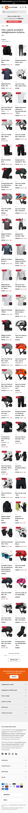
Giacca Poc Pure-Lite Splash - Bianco (20, 285)
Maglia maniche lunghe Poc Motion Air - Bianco (6, 286)
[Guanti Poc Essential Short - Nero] (7, 532)
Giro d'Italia (18, 742)
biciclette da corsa (7, 735)
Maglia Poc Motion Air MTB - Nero (6, 336)
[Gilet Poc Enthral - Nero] (7, 150)
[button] (25, 7)
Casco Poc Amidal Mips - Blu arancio (20, 209)
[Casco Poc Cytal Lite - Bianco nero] (21, 325)
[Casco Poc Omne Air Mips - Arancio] (21, 349)
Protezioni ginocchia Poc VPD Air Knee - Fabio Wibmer (7, 185)
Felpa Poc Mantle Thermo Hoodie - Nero (5, 518)
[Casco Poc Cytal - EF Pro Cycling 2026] (21, 583)
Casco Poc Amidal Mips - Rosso (20, 566)
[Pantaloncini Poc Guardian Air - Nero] (21, 150)
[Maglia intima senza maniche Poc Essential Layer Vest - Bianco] (21, 97)
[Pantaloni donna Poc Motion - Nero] (21, 50)
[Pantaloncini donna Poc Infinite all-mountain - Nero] (21, 401)
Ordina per (4, 39)
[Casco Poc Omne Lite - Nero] (7, 401)
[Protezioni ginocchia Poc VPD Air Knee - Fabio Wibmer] (7, 173)
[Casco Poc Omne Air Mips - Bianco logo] (7, 97)
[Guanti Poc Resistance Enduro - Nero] (21, 456)
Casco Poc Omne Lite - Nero (5, 412)
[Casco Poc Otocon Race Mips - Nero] (21, 427)
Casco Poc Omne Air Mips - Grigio (6, 359)
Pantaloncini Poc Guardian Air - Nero (20, 160)
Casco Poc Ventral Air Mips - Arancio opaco (20, 386)
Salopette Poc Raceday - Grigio (19, 235)
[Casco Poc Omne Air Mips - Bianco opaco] (7, 374)
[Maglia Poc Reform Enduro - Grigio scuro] (7, 224)
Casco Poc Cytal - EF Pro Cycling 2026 (21, 593)
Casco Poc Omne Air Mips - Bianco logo (6, 108)
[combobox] (14, 11)
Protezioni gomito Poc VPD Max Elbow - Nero (20, 643)
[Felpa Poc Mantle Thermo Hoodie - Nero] (7, 506)
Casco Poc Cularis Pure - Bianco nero (6, 618)
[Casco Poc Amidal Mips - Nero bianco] (21, 608)
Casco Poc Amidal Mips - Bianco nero (20, 135)
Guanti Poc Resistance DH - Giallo (19, 518)
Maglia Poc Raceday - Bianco (6, 311)
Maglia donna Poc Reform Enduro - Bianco (20, 311)
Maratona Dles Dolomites (12, 744)
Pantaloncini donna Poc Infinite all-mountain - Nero (20, 413)
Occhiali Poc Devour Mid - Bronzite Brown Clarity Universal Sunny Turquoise (7, 568)
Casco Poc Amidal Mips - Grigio (6, 209)
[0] (23, 7)
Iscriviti (14, 676)
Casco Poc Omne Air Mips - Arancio (20, 359)
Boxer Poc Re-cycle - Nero (20, 494)
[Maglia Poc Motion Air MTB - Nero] (7, 325)
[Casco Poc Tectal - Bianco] (21, 532)
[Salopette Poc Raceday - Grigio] (21, 224)
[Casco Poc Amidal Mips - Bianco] (7, 124)
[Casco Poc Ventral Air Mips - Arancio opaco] (21, 374)
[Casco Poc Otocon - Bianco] (7, 483)
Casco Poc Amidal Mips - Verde (20, 184)
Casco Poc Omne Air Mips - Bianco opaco (6, 385)
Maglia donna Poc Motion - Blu (6, 84)
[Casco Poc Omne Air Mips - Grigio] (7, 349)
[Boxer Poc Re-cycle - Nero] (21, 483)
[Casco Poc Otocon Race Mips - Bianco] (7, 456)
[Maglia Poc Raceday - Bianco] (7, 300)
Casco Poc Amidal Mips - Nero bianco (20, 619)
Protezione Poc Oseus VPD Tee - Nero (5, 438)
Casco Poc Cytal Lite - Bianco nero (21, 336)
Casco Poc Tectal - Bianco (20, 543)
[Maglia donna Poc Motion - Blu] (7, 74)
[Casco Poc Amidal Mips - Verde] (21, 173)
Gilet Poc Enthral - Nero (6, 160)
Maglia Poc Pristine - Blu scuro (6, 260)
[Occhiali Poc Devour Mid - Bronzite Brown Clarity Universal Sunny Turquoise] (7, 555)
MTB (13, 735)
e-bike (22, 735)
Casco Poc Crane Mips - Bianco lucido (20, 84)
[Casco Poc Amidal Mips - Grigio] (7, 199)
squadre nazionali (20, 733)
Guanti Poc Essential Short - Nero (7, 543)
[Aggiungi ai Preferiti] (11, 46)
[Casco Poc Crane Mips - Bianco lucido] (21, 74)
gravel (16, 735)
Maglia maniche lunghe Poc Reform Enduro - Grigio (20, 261)
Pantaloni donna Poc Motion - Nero (21, 61)
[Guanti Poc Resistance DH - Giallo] (21, 506)
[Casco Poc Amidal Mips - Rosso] (21, 555)
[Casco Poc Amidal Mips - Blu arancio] (21, 199)
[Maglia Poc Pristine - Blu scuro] (7, 249)
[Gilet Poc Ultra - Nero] (7, 50)
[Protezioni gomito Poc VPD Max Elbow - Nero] (21, 631)
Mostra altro (14, 659)
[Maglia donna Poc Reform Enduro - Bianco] (21, 300)
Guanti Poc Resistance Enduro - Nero (20, 467)
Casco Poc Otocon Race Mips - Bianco (6, 466)
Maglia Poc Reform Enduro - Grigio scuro (6, 235)
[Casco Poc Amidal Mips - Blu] (7, 582)
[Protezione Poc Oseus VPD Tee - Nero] (7, 427)
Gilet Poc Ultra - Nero (5, 61)
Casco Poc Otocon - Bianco (6, 494)
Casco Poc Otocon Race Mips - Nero (20, 437)
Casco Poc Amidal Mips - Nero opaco (6, 642)
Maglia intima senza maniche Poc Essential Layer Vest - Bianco (20, 110)
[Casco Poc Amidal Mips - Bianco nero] (21, 125)
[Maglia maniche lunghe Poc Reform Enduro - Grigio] (21, 249)
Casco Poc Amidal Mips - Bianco (6, 135)
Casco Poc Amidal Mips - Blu (6, 593)
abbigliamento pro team (8, 733)
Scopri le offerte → (14, 21)
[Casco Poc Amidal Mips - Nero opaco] (7, 631)
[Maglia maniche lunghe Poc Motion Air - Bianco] (7, 274)
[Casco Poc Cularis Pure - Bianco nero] (7, 608)
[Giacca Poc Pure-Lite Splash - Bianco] (21, 275)
